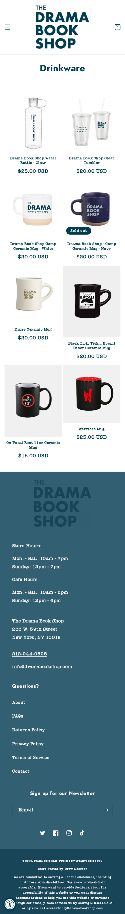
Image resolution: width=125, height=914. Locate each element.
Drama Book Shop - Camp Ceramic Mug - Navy (91, 246)
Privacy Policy (27, 743)
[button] (7, 27)
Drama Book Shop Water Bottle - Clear (33, 160)
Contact (20, 771)
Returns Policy (28, 729)
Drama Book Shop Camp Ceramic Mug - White (33, 246)
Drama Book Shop (46, 860)
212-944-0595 (29, 654)
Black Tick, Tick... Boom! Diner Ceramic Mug (92, 345)
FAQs (17, 716)
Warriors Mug (92, 429)
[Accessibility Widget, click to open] (10, 904)
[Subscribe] (106, 810)
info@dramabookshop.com (42, 666)
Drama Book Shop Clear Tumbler (92, 160)
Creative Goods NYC (89, 860)
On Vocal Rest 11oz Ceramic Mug (33, 445)
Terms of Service (30, 757)
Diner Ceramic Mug (33, 329)
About (18, 702)
